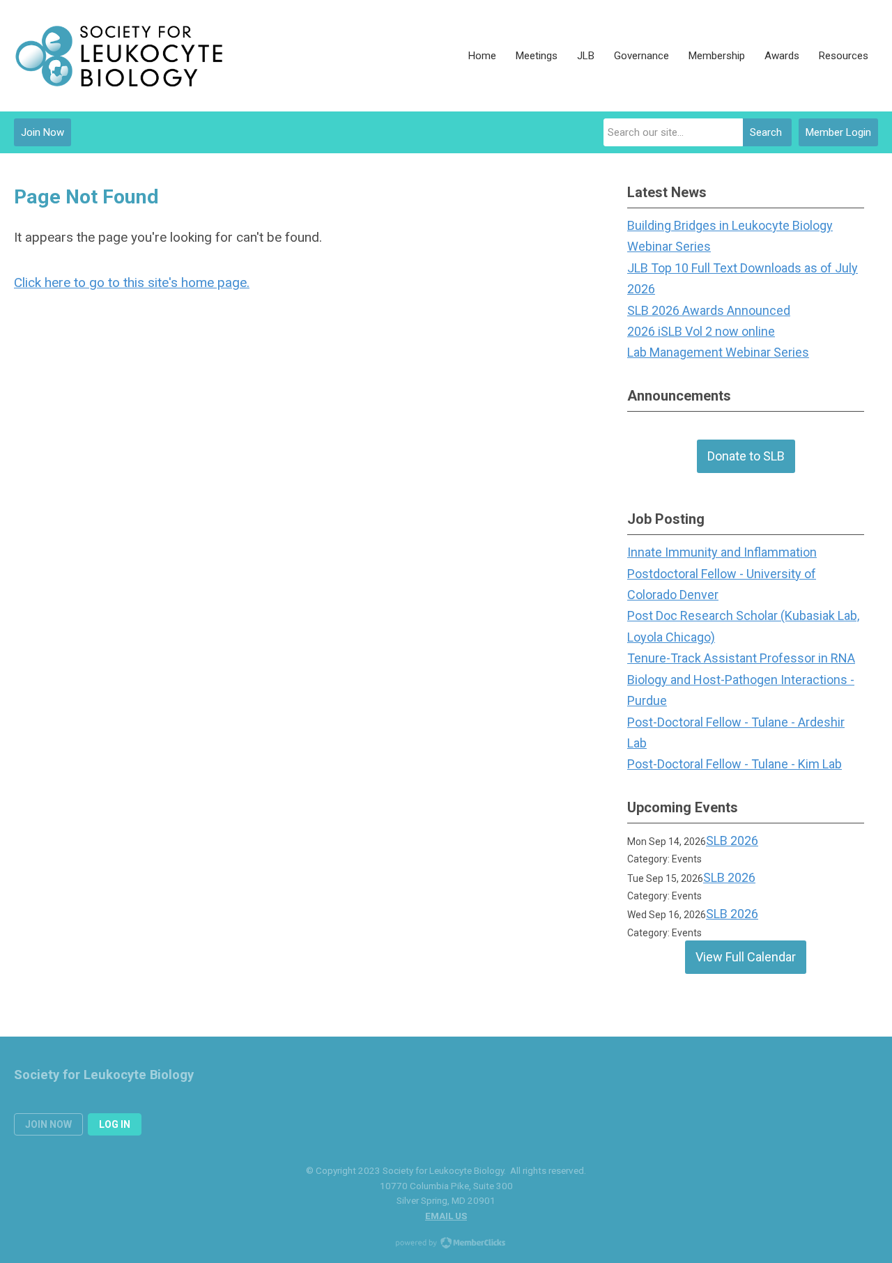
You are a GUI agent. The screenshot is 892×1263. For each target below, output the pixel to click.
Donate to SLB (746, 456)
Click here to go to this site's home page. (131, 282)
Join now (48, 1124)
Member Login (838, 132)
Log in (114, 1124)
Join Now (42, 132)
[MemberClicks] (118, 56)
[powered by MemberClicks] (446, 1244)
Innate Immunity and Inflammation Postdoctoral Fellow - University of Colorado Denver (722, 573)
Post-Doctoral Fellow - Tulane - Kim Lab (734, 764)
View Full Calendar (745, 957)
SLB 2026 (732, 840)
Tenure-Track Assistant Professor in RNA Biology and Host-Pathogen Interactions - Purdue (741, 679)
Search (766, 132)
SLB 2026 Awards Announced (708, 310)
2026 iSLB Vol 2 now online (701, 331)
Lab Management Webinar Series (718, 352)
